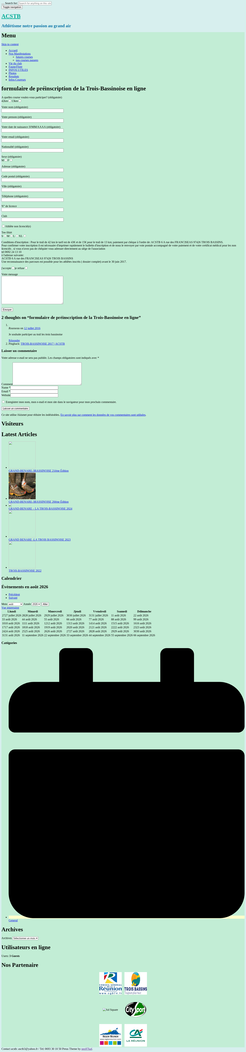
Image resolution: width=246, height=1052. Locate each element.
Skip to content (10, 44)
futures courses (24, 56)
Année (27, 604)
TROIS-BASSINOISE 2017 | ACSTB (43, 343)
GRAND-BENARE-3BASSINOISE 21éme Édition (39, 470)
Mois (4, 604)
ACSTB (11, 16)
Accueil (13, 50)
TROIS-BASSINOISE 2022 (25, 570)
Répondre (14, 340)
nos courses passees (27, 60)
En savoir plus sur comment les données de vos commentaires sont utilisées (103, 414)
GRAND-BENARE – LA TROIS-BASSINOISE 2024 (40, 508)
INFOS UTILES (18, 69)
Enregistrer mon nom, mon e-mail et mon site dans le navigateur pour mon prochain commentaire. (61, 402)
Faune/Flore (15, 66)
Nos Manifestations (20, 53)
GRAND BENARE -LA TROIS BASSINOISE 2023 (40, 539)
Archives (6, 938)
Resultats (14, 76)
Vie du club (15, 63)
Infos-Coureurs (17, 79)
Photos (12, 73)
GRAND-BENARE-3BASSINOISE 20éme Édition (39, 501)
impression (10, 607)
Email (4, 391)
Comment (7, 384)
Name (4, 387)
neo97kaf (86, 1048)
